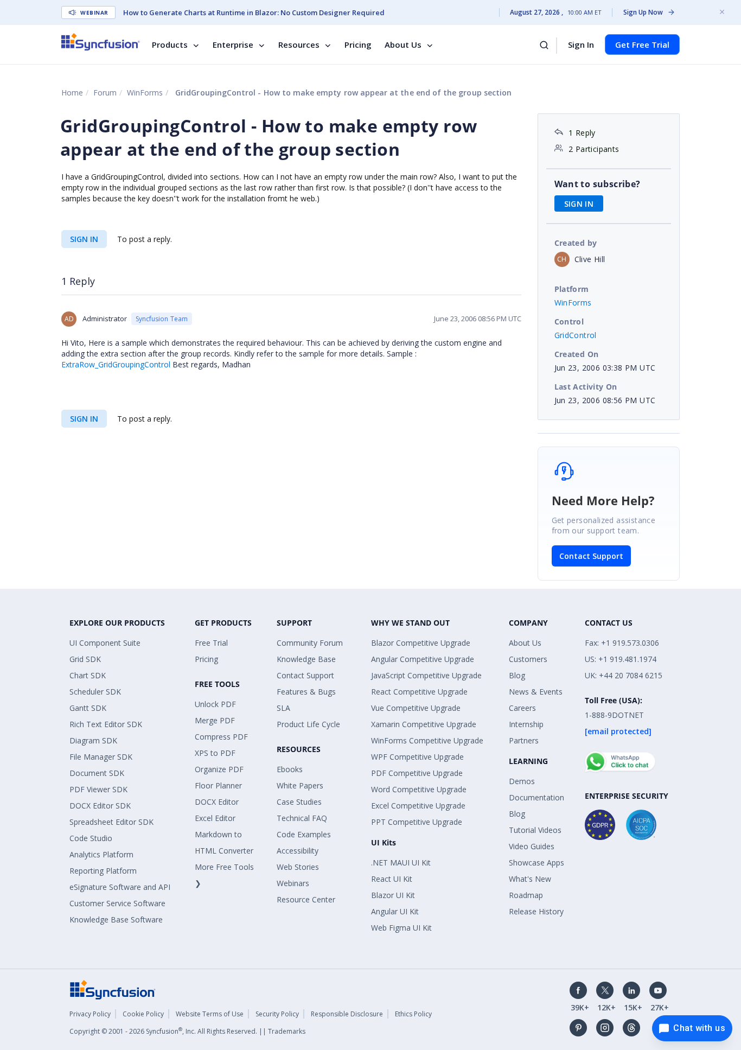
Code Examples (304, 834)
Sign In (581, 44)
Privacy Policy (90, 1014)
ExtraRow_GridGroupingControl (115, 364)
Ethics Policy (413, 1014)
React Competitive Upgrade (419, 691)
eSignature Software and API (119, 887)
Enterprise (233, 44)
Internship (526, 724)
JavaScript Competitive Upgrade (426, 675)
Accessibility (297, 850)
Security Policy (277, 1014)
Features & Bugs (306, 691)
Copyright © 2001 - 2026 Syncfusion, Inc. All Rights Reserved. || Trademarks (187, 1031)
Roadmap (526, 895)
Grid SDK (85, 659)
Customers (528, 659)
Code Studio (90, 838)
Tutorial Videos (535, 830)
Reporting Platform (103, 871)
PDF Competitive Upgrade (417, 773)
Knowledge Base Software (116, 919)
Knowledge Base (306, 659)
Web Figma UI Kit (401, 927)
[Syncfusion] (112, 989)
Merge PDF (215, 720)
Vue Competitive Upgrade (416, 708)
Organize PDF (219, 769)
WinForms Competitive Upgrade (427, 740)
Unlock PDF (215, 704)
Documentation (536, 797)
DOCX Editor (217, 802)
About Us (403, 44)
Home (72, 92)
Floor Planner (218, 785)
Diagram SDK (93, 740)
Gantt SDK (87, 708)
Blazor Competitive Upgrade (420, 643)
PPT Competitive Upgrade (416, 822)
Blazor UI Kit (393, 895)
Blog (517, 675)
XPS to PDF (215, 753)
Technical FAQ (302, 818)
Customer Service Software (117, 903)
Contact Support (591, 556)
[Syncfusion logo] (100, 41)
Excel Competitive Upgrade (418, 805)
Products (170, 44)
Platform (571, 289)
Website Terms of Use (210, 1014)
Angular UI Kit (395, 911)
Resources (299, 44)
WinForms (145, 92)
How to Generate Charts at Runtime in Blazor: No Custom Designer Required (254, 12)
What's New (530, 879)
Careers (522, 708)
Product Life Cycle (308, 724)
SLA (283, 708)
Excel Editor (215, 818)
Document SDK (96, 773)
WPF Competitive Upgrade (417, 757)
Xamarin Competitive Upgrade (423, 724)
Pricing (358, 44)
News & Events (536, 691)
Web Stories (298, 867)
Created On (576, 354)
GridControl (575, 335)
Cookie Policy (143, 1014)
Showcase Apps (536, 862)
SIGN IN (84, 239)
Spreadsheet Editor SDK (111, 822)
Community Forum (310, 643)
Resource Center (306, 899)
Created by (575, 243)
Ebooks (290, 769)
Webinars (293, 883)
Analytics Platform (101, 854)
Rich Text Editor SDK (105, 724)
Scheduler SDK (95, 691)
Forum (105, 92)
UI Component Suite (104, 643)
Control (569, 321)
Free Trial (211, 643)
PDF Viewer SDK (98, 789)
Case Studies (299, 802)
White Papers (300, 785)
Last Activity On (585, 386)
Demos (522, 781)
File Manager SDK (100, 757)
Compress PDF (221, 736)
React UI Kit (391, 879)
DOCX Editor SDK (100, 805)
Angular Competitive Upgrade (422, 659)
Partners (524, 740)
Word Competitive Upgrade (419, 789)
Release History (536, 911)
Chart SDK (87, 675)
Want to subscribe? (597, 184)
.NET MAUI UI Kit (401, 862)
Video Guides (531, 846)
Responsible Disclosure (347, 1014)
